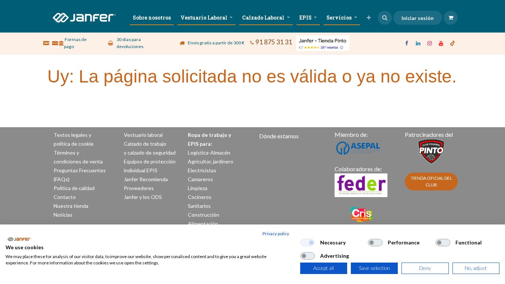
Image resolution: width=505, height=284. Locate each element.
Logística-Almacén (209, 152)
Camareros (200, 179)
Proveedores (139, 188)
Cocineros (199, 197)
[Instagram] (429, 43)
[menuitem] (152, 17)
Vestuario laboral (144, 135)
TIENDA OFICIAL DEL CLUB (431, 181)
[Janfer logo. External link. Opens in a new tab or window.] (19, 239)
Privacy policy (275, 233)
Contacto (65, 197)
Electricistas (202, 170)
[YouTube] (441, 43)
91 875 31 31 (273, 42)
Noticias (63, 215)
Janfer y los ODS (143, 197)
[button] (385, 18)
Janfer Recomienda (146, 179)
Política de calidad (74, 188)
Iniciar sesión (417, 18)
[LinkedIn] (418, 43)
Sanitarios (199, 206)
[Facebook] (406, 43)
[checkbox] (307, 242)
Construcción (203, 215)
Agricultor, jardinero (210, 161)
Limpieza (197, 188)
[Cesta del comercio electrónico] (451, 18)
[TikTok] (452, 43)
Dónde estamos (279, 135)
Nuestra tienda (71, 206)
